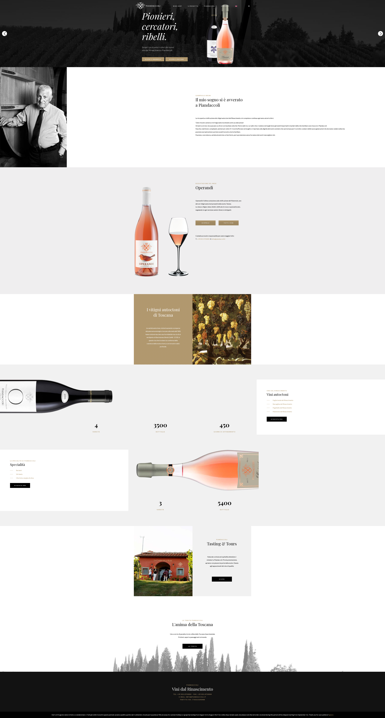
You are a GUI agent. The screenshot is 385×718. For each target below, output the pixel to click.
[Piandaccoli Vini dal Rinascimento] (147, 5)
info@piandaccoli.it (218, 239)
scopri (222, 579)
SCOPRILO (205, 223)
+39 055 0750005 (203, 239)
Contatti (225, 6)
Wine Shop (177, 6)
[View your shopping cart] (248, 6)
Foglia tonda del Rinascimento (283, 400)
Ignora (331, 715)
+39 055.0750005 (184, 694)
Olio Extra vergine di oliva (25, 478)
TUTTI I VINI (229, 223)
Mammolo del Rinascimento (282, 411)
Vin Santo (19, 474)
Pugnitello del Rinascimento (282, 408)
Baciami (19, 470)
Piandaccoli (209, 6)
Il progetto (193, 6)
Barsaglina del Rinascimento (282, 404)
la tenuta (192, 646)
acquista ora (277, 419)
